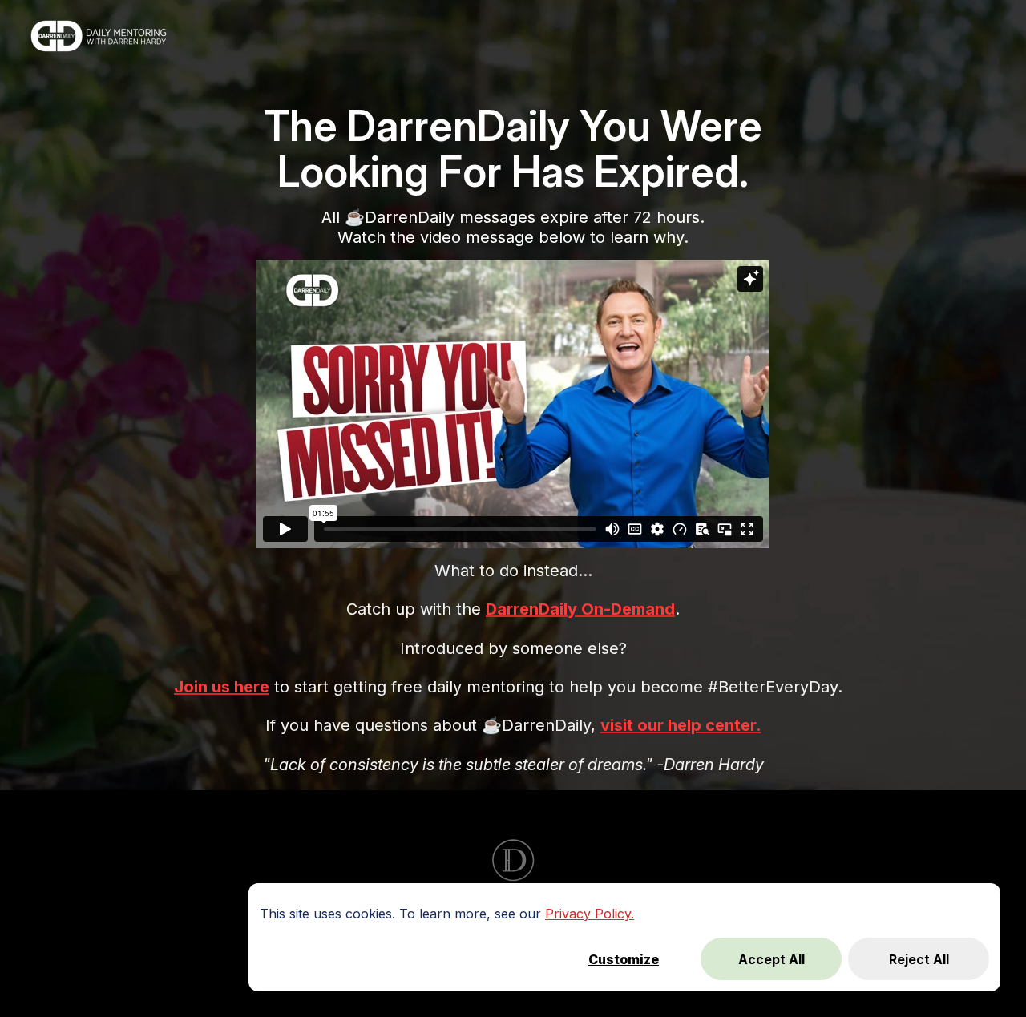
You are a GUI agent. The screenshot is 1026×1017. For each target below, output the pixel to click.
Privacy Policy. (589, 914)
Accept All (771, 959)
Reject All (919, 959)
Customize (623, 959)
